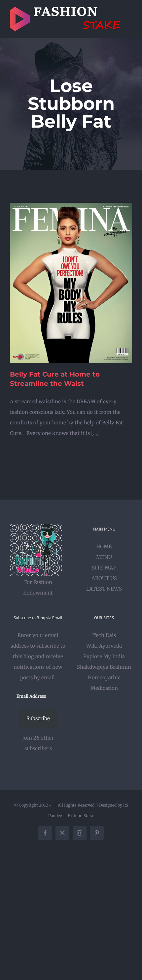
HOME (104, 546)
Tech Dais (104, 635)
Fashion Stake (81, 815)
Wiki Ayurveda (104, 646)
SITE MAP (104, 568)
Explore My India (104, 656)
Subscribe (38, 718)
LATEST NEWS (104, 589)
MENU (104, 557)
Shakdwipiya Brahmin (104, 667)
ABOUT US (104, 578)
